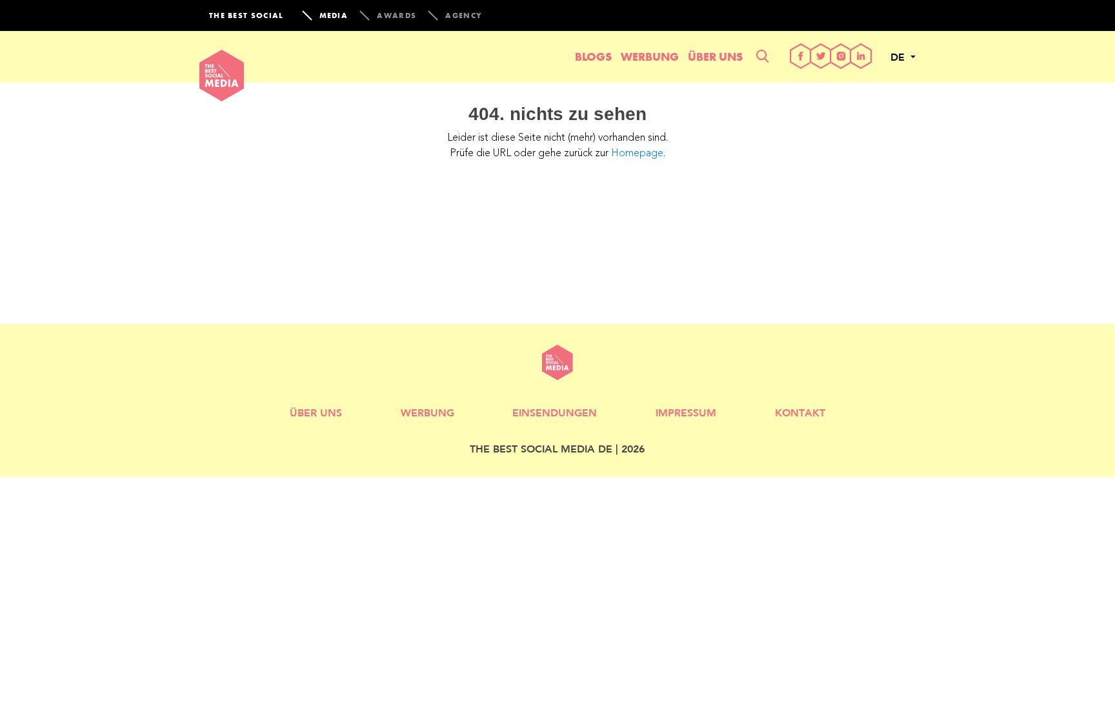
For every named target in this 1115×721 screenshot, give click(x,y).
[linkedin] (861, 57)
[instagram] (841, 57)
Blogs (593, 56)
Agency (463, 15)
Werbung (650, 56)
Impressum (686, 412)
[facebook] (801, 57)
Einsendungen (554, 412)
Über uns (715, 56)
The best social (246, 15)
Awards (396, 15)
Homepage (637, 153)
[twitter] (821, 57)
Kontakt (800, 412)
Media (333, 15)
